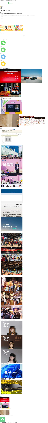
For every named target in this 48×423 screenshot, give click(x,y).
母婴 (7, 0)
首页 (0, 0)
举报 (0, 32)
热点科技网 (2, 379)
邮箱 (15, 0)
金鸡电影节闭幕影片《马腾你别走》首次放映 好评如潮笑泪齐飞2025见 (8, 320)
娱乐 (2, 0)
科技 (13, 0)
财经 (9, 0)
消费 (11, 0)
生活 (6, 0)
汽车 (12, 0)
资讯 (1, 0)
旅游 (4, 0)
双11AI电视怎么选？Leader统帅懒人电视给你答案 (5, 98)
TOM (0, 99)
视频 (8, 0)
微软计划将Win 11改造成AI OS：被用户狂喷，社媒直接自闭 (8, 378)
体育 (3, 0)
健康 (10, 0)
